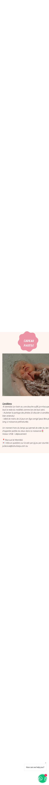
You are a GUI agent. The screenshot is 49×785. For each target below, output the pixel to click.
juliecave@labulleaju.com (13, 446)
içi (34, 443)
